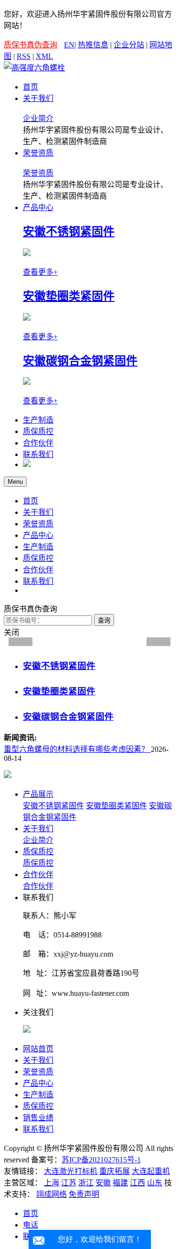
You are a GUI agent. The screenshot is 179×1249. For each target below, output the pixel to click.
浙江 (86, 1183)
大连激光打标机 (70, 1171)
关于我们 (38, 98)
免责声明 (84, 1194)
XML (44, 56)
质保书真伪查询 (30, 45)
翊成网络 (51, 1194)
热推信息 (93, 45)
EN (69, 45)
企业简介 (38, 118)
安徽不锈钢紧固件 (53, 806)
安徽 (103, 1183)
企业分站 (129, 45)
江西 (137, 1183)
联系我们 (38, 454)
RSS (24, 56)
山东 (154, 1183)
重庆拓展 (114, 1171)
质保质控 (38, 431)
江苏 (68, 1183)
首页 (30, 87)
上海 (51, 1183)
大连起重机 (151, 1171)
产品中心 (38, 207)
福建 (120, 1183)
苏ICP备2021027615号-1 (101, 1160)
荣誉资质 (38, 153)
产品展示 (38, 794)
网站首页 (38, 1049)
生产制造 (38, 420)
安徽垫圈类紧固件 (116, 806)
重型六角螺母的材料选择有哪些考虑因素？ (77, 749)
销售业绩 (38, 1118)
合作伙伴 (38, 443)
